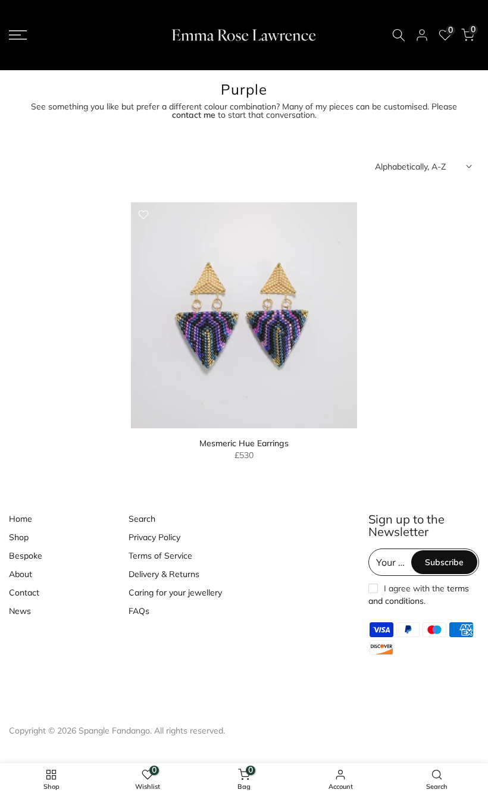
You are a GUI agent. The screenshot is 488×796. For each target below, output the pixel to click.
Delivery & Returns (164, 574)
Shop (19, 537)
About (20, 574)
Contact (24, 592)
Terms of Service (160, 555)
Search (142, 518)
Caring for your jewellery (175, 592)
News (20, 611)
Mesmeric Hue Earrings (244, 443)
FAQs (139, 611)
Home (20, 518)
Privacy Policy (154, 537)
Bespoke (25, 555)
